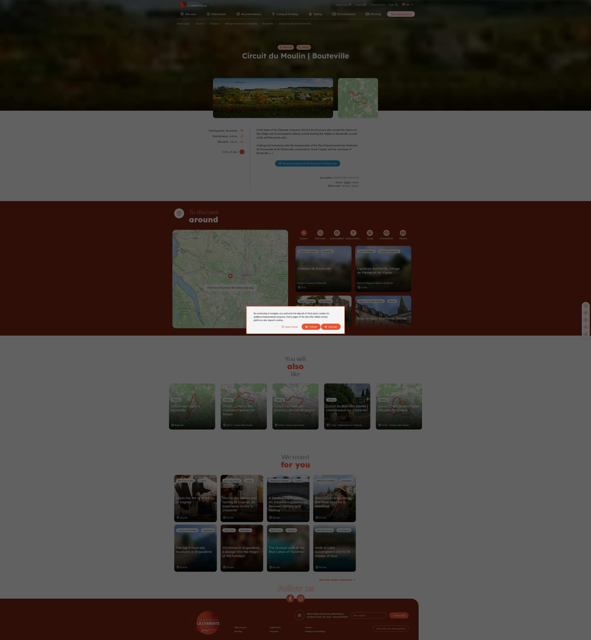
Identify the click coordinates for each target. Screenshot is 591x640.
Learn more (291, 326)
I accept (332, 326)
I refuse (313, 326)
